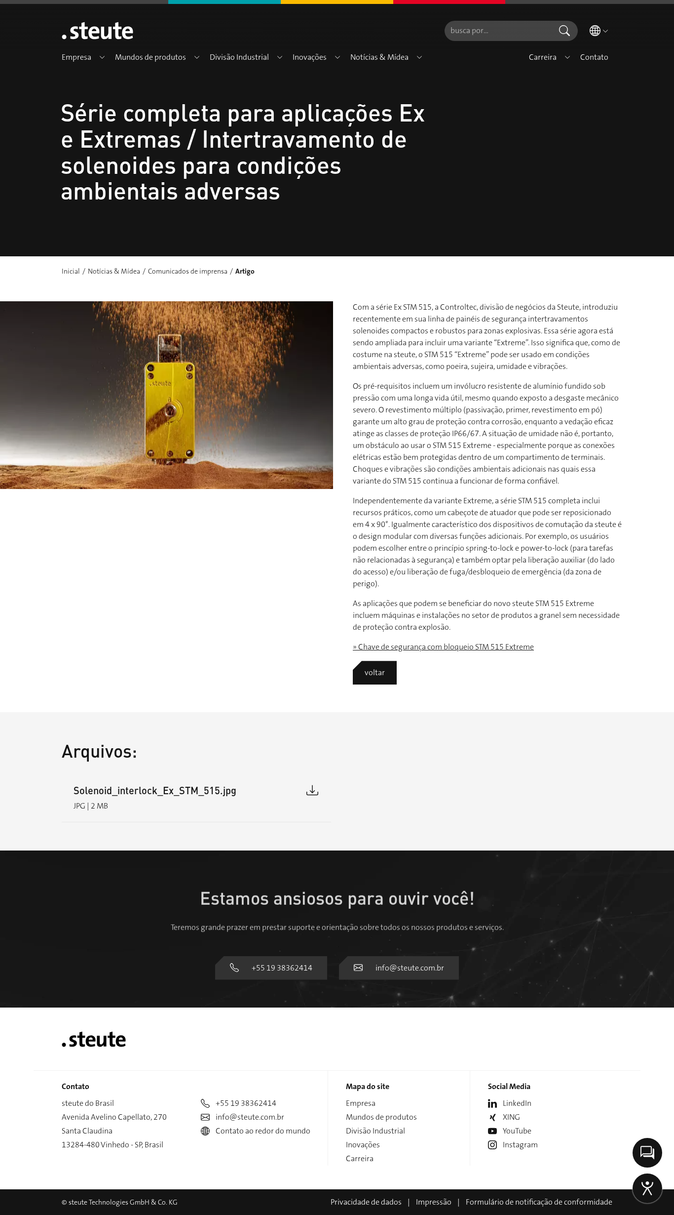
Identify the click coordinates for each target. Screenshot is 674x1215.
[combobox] (498, 31)
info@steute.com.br (409, 968)
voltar (375, 672)
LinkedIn (517, 1103)
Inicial (71, 271)
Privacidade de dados (366, 1202)
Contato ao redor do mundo (263, 1131)
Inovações (363, 1144)
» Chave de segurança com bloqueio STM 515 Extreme (443, 647)
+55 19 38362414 (282, 968)
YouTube (517, 1131)
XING (511, 1117)
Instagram (520, 1144)
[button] (102, 57)
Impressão (433, 1202)
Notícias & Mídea (114, 271)
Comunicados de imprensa (187, 271)
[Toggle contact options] (647, 1153)
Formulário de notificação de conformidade (539, 1202)
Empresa (360, 1103)
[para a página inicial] (97, 31)
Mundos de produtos (381, 1117)
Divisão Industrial (375, 1131)
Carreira (360, 1158)
